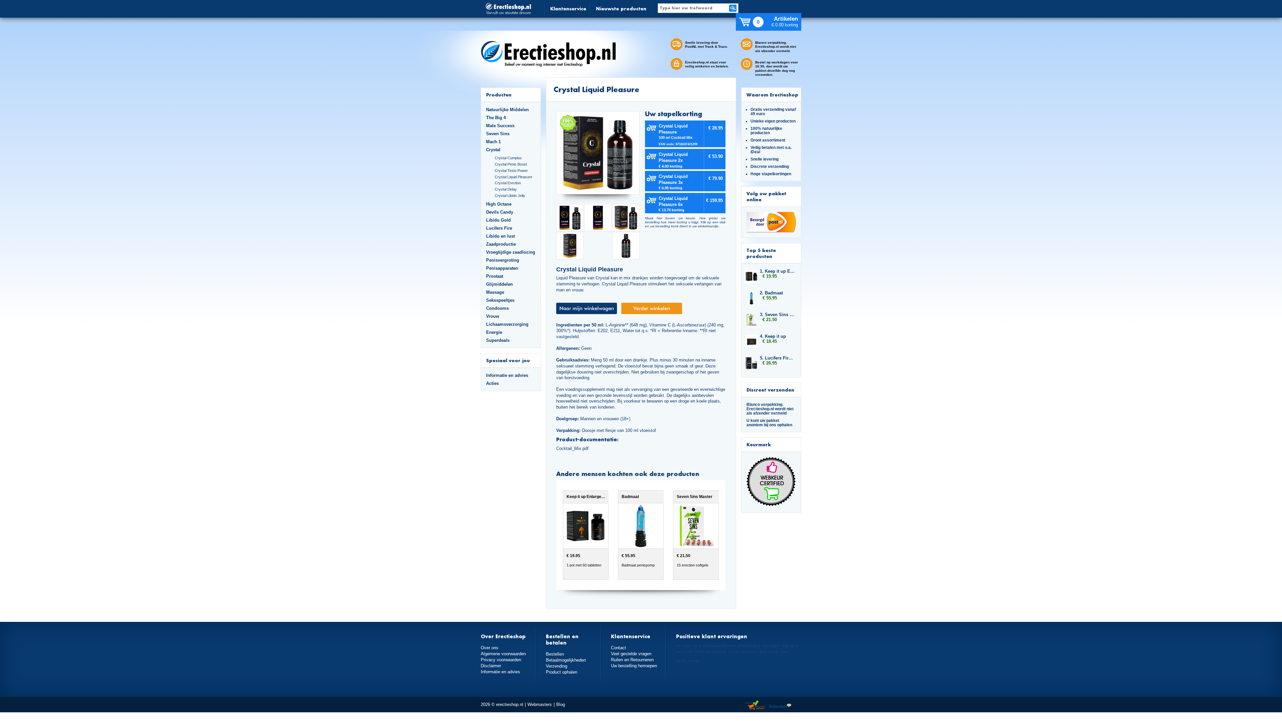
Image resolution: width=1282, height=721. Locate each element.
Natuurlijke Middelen (507, 109)
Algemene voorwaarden (503, 653)
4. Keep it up (773, 336)
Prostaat (494, 276)
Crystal (493, 149)
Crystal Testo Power (511, 171)
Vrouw (492, 316)
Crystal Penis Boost (511, 164)
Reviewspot (780, 705)
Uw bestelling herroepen (634, 665)
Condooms (497, 308)
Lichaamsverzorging (507, 324)
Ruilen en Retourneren (632, 659)
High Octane (498, 204)
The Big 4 (496, 117)
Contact (618, 647)
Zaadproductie (501, 244)
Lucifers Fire (499, 228)
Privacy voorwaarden (501, 659)
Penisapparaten (502, 268)
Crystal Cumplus (508, 158)
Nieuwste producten (621, 8)
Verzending (556, 666)
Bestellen (555, 654)
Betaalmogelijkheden (566, 660)
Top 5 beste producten (761, 253)
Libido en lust (500, 236)
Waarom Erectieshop (772, 94)
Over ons (489, 647)
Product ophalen (561, 672)
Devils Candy (499, 212)
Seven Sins (497, 133)
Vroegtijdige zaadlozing (510, 252)
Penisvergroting (502, 260)
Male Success (500, 125)
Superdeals (497, 340)
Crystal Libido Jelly (510, 196)
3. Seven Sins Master (777, 314)
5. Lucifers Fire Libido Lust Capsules (777, 357)
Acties (492, 383)
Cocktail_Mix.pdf (572, 448)
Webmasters (539, 704)
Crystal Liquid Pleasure (513, 177)
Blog (560, 704)
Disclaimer (491, 665)
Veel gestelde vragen (631, 653)
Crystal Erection (508, 183)
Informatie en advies (507, 375)
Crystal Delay (506, 189)
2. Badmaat (771, 292)
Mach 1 (493, 141)
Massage (495, 292)
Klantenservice (568, 8)
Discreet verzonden (770, 390)
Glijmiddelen (499, 284)
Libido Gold (498, 220)
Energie (494, 332)
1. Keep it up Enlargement (777, 271)
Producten (498, 94)
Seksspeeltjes (500, 300)
